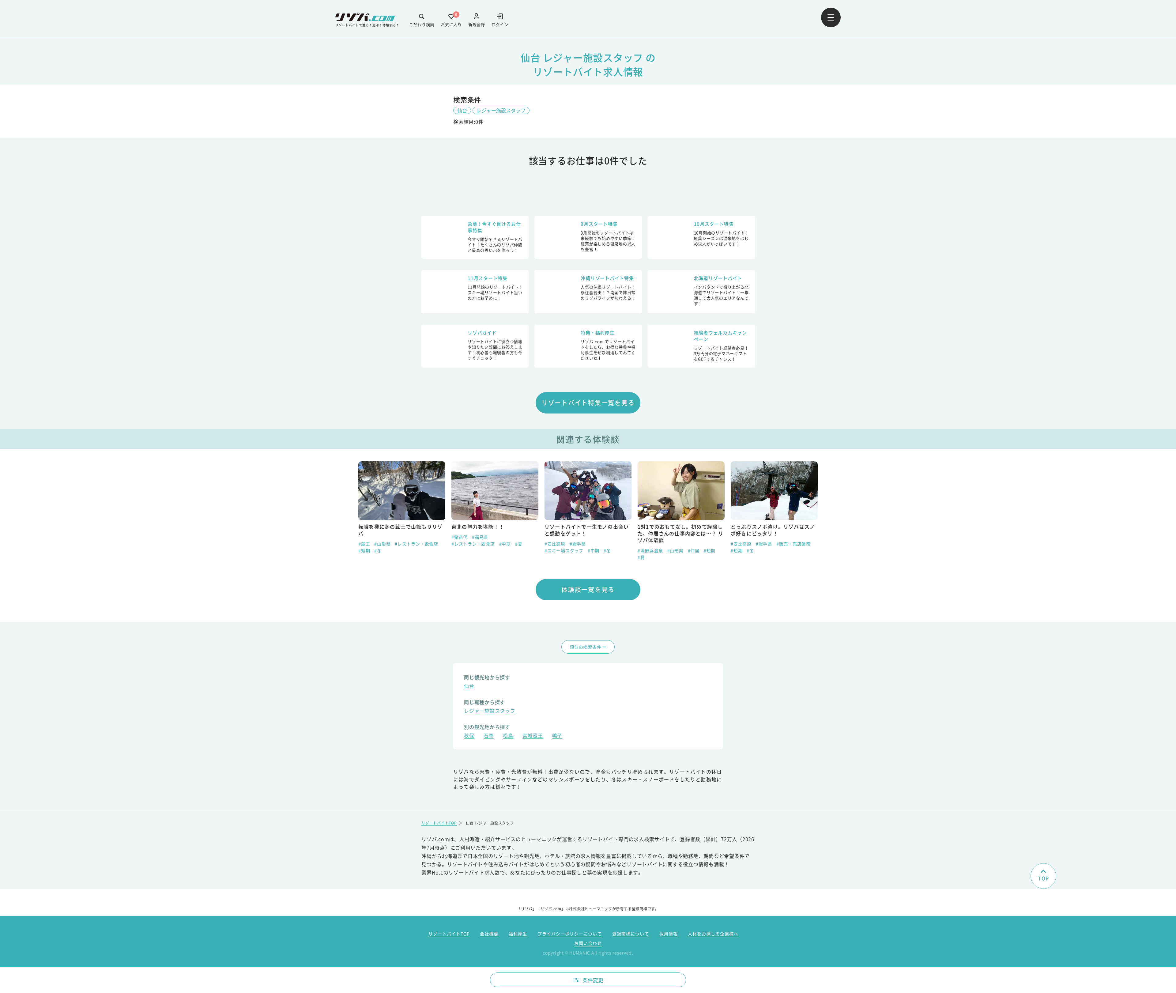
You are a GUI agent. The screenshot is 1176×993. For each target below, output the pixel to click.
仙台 (462, 110)
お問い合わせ (588, 943)
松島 (508, 736)
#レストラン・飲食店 (380, 544)
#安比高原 (461, 544)
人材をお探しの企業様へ (713, 934)
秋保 (469, 736)
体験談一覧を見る (588, 589)
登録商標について (630, 934)
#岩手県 (485, 544)
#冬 (514, 550)
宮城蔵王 (532, 736)
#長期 (736, 550)
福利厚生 (518, 934)
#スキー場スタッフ (470, 550)
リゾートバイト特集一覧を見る (588, 402)
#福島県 (387, 537)
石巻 (489, 736)
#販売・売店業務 (700, 544)
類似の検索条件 (585, 647)
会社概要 (489, 934)
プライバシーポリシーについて (569, 934)
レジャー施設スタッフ (501, 110)
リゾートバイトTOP (439, 822)
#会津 (736, 544)
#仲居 (600, 550)
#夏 (425, 544)
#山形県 (582, 550)
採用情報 (668, 934)
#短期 (616, 550)
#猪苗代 (366, 537)
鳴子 (557, 736)
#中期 (412, 544)
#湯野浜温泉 (557, 550)
